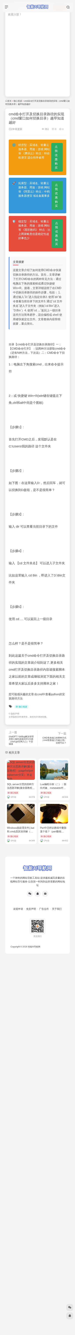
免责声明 (31, 909)
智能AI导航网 (34, 947)
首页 (9, 101)
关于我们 (57, 909)
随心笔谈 (18, 101)
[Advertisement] (37, 58)
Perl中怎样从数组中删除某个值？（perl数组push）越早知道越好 (53, 831)
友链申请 (18, 909)
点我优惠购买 (56, 157)
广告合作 (44, 909)
